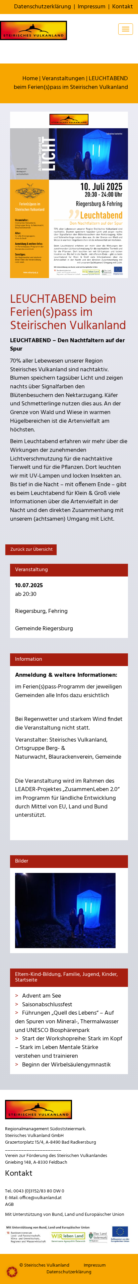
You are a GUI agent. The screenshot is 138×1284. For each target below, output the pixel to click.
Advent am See (41, 996)
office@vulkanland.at (40, 1198)
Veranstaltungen (63, 79)
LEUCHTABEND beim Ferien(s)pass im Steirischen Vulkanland (71, 83)
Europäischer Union (104, 1214)
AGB (9, 1204)
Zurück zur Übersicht (31, 549)
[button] (12, 1272)
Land (70, 1214)
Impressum (92, 7)
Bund (57, 1214)
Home (30, 79)
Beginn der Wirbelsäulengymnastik (66, 1065)
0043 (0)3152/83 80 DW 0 (38, 1191)
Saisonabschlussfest (46, 1005)
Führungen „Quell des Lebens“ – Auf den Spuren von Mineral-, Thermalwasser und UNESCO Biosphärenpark (67, 1021)
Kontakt (122, 7)
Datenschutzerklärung (42, 7)
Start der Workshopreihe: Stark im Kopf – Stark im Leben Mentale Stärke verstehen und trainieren (68, 1047)
